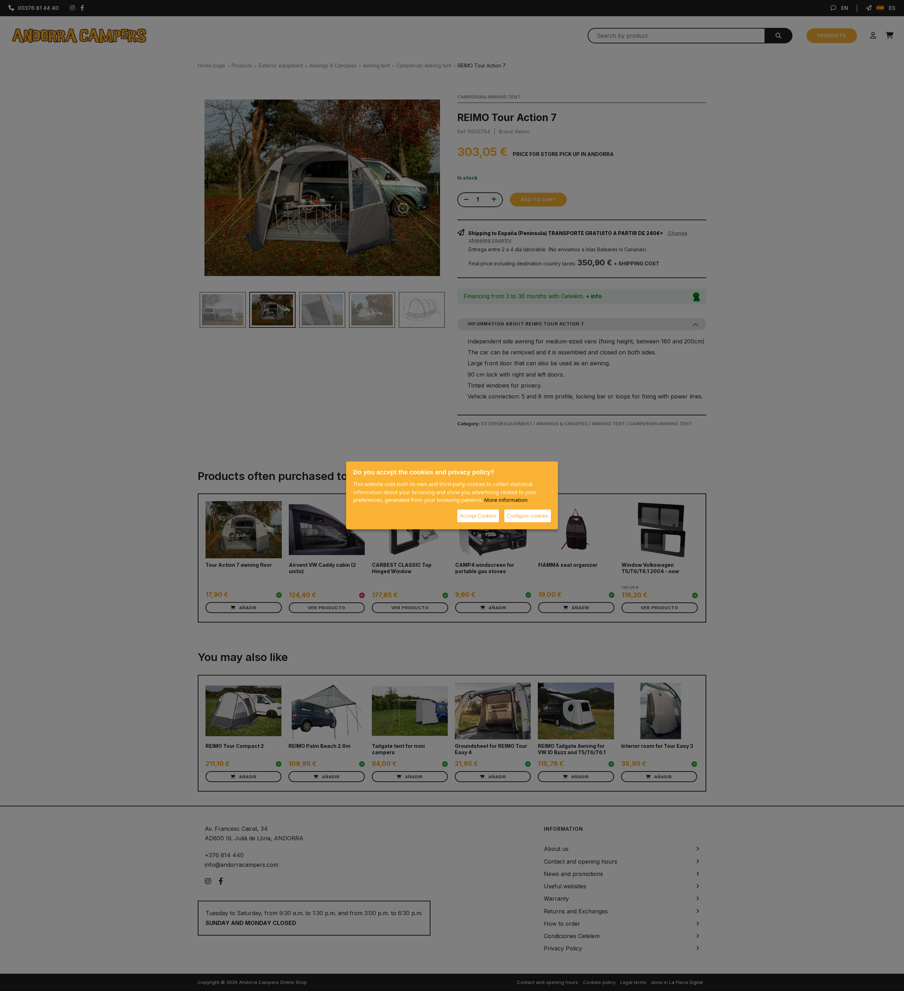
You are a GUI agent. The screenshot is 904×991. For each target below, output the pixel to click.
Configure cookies (527, 515)
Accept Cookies (478, 515)
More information (506, 499)
